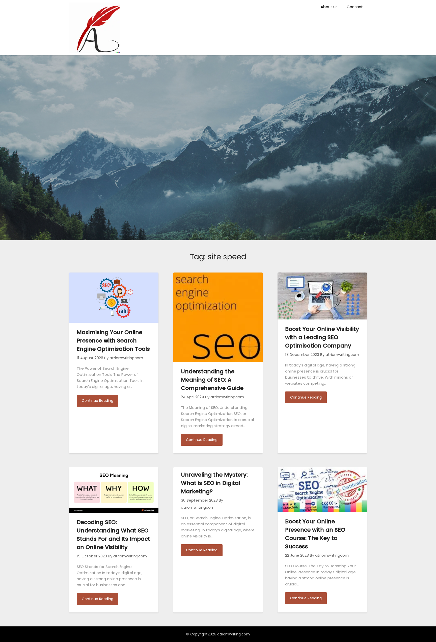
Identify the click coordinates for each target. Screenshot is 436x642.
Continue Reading (97, 400)
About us (329, 6)
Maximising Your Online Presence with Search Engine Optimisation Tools (113, 340)
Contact (355, 6)
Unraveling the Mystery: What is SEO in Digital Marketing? (214, 483)
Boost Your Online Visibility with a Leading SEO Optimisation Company (322, 337)
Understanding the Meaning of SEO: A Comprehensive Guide (212, 379)
